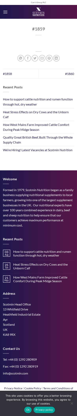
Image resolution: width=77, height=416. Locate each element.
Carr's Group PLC (38, 2)
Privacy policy (44, 409)
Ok (28, 409)
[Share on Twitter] (35, 58)
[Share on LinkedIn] (56, 58)
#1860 (69, 73)
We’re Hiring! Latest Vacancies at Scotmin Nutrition (37, 150)
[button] (5, 12)
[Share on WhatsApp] (20, 58)
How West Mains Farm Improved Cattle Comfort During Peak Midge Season (36, 127)
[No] (71, 404)
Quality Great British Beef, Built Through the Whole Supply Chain (38, 139)
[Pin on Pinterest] (49, 58)
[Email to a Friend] (42, 58)
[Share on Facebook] (27, 58)
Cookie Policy (33, 388)
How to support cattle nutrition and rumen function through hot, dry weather (38, 101)
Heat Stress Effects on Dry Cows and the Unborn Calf (36, 114)
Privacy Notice (13, 388)
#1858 (7, 73)
